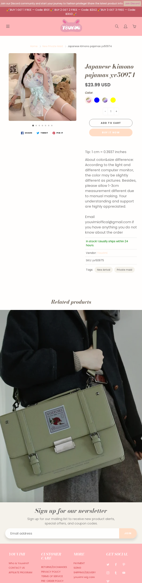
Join (128, 533)
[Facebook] (116, 565)
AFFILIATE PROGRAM (20, 572)
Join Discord (132, 3)
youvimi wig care (84, 577)
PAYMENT (79, 563)
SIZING (77, 567)
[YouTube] (124, 573)
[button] (33, 125)
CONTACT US (17, 567)
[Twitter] (108, 565)
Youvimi (102, 253)
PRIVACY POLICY (51, 571)
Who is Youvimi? (19, 563)
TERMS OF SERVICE (52, 576)
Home (34, 46)
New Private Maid (52, 46)
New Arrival (103, 270)
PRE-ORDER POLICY (52, 581)
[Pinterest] (124, 565)
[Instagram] (108, 573)
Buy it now (111, 132)
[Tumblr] (116, 573)
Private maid (124, 270)
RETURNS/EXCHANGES (54, 567)
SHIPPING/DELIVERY (85, 572)
